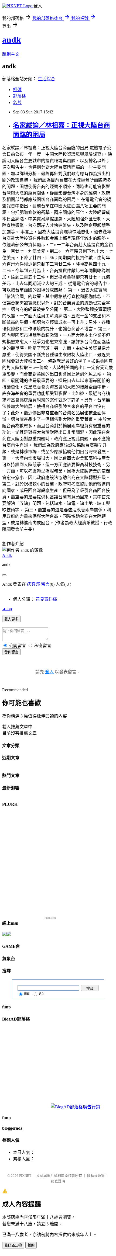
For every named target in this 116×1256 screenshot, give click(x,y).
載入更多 (11, 619)
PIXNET (25, 1176)
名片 (17, 102)
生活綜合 (46, 79)
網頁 (27, 993)
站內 (42, 993)
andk (11, 39)
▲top (7, 608)
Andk (7, 555)
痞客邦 (33, 584)
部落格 (19, 96)
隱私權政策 (96, 1176)
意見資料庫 (46, 599)
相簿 (17, 89)
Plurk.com (50, 917)
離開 (31, 1245)
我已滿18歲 (13, 1245)
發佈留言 (11, 652)
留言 (45, 584)
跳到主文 (10, 54)
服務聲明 (58, 1181)
